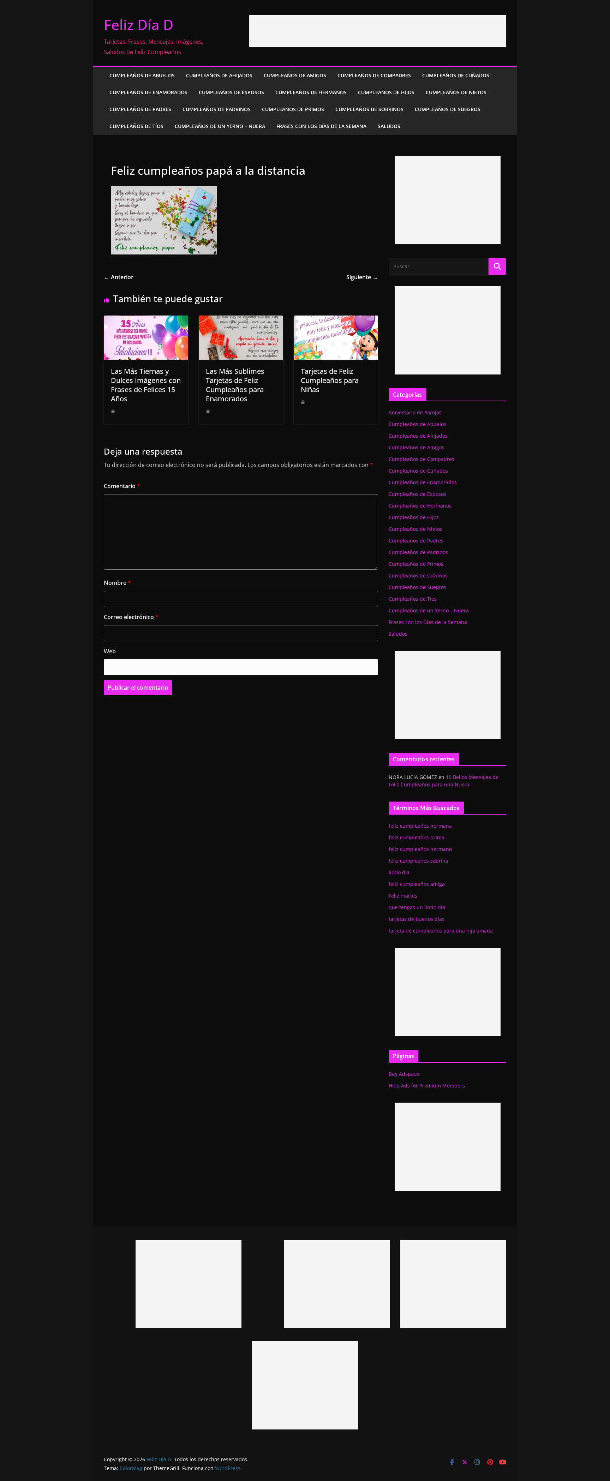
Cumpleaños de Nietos (456, 92)
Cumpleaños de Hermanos (311, 92)
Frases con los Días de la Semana (321, 126)
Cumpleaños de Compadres (374, 75)
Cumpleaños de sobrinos (369, 109)
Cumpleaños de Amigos (295, 75)
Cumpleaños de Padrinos (217, 109)
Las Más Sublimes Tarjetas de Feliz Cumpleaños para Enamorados (235, 384)
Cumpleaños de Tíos (136, 126)
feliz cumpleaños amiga (417, 884)
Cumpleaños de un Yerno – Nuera (220, 126)
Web (110, 651)
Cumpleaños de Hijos (386, 92)
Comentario (122, 486)
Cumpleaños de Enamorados (148, 92)
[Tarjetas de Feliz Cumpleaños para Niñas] (336, 320)
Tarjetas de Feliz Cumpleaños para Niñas (330, 380)
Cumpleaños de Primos (293, 109)
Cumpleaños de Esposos (231, 92)
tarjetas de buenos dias (416, 919)
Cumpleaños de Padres (140, 109)
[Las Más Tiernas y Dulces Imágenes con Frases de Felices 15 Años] (146, 320)
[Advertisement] (377, 31)
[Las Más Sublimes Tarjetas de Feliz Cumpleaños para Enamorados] (241, 320)
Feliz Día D (138, 24)
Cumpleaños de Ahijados (219, 75)
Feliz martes (403, 895)
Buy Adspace (404, 1074)
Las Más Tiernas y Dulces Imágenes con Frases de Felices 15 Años (146, 384)
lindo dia (399, 872)
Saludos (389, 126)
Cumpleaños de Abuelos (142, 75)
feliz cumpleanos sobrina (418, 860)
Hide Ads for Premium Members (427, 1085)
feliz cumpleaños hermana (420, 825)
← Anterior (118, 277)
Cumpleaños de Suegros (447, 109)
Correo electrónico (131, 617)
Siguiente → (362, 277)
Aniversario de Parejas (415, 412)
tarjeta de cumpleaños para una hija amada (441, 930)
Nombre (117, 583)
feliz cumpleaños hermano (420, 849)
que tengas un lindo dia (417, 907)
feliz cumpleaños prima (416, 837)
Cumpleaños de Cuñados (455, 75)
